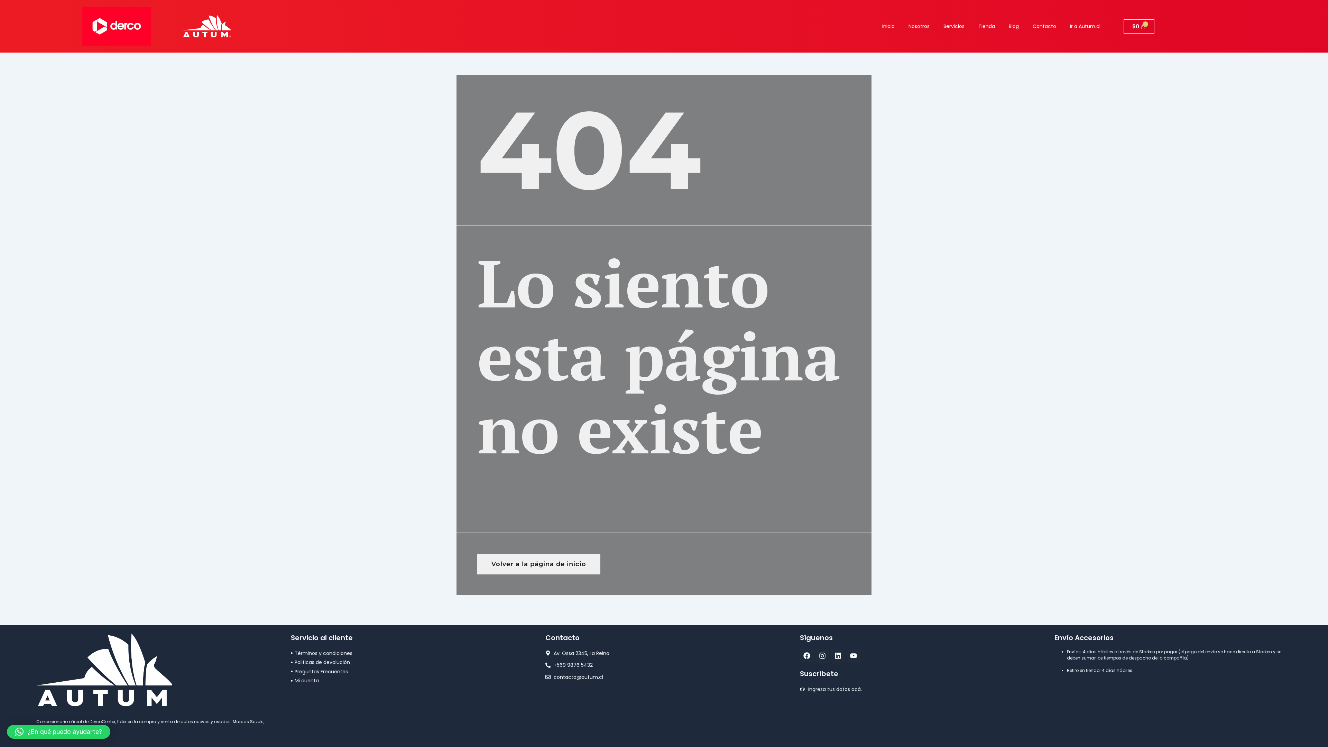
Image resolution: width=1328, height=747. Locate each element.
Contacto (1044, 26)
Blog (1014, 26)
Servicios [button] (954, 26)
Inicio (888, 26)
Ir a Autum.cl (1085, 26)
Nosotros (919, 26)
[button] (58, 732)
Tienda (986, 26)
